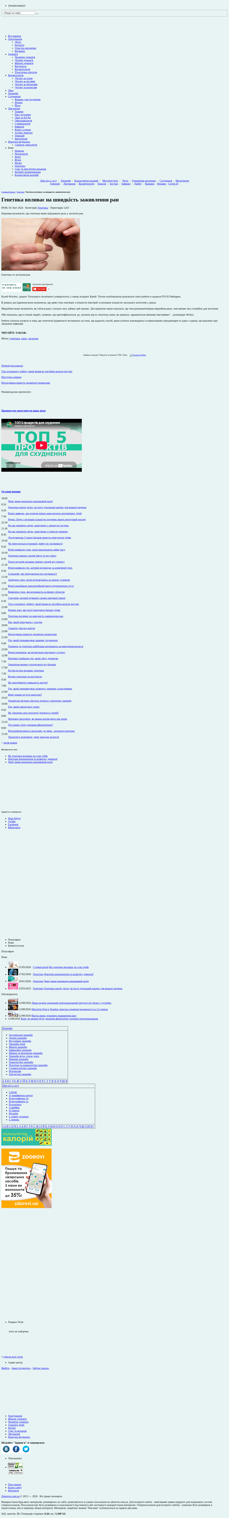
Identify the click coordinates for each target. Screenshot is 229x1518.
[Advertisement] (11, 786)
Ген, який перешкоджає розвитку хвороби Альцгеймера (40, 688)
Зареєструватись (21, 1368)
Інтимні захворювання (28, 172)
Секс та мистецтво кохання (30, 169)
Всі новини (14, 36)
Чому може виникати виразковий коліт (30, 501)
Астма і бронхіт (24, 132)
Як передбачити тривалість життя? (28, 682)
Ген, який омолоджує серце (23, 706)
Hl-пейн (13, 1113)
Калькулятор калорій (27, 175)
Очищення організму (144, 180)
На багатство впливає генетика (26, 670)
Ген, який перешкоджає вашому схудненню (33, 640)
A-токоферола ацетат (21, 1095)
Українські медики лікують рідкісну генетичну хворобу (40, 700)
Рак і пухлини (23, 114)
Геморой (19, 135)
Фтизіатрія (15, 1071)
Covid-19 (173, 183)
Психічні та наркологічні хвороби (28, 1065)
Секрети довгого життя (21, 628)
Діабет (137, 183)
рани (24, 338)
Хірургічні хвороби (20, 1074)
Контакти (13, 1490)
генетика (15, 338)
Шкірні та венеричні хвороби (26, 1053)
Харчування (15, 39)
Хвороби (13, 93)
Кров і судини (23, 129)
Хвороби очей (17, 1044)
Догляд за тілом (24, 78)
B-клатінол (15, 1104)
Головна (4, 192)
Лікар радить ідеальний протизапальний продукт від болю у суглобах (71, 1002)
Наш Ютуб (14, 818)
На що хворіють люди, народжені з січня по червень (38, 531)
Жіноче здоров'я (24, 63)
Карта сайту (15, 1487)
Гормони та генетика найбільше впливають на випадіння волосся (45, 646)
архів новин (10, 742)
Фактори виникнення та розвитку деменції (32, 759)
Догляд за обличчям (26, 84)
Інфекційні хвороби (20, 1050)
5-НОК (13, 1092)
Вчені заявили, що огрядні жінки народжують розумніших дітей (45, 513)
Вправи (161, 183)
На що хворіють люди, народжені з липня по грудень (38, 525)
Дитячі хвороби (18, 1038)
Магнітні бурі (110, 180)
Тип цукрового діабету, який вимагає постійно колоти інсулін (43, 604)
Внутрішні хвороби (20, 1041)
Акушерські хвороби (21, 1035)
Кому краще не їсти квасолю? (25, 694)
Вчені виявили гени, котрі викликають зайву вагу (36, 549)
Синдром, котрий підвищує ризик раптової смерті (36, 598)
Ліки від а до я (48, 180)
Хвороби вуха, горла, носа (24, 1056)
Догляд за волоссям (26, 87)
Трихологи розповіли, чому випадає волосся (33, 737)
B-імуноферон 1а (18, 1101)
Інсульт (114, 183)
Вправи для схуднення (27, 99)
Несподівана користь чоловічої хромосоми (32, 634)
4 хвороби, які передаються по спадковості (32, 573)
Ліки (10, 90)
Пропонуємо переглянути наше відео (23, 410)
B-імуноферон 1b (18, 1098)
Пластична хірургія (26, 72)
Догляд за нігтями (25, 81)
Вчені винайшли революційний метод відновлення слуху (41, 586)
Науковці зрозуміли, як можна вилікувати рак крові (37, 718)
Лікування (14, 108)
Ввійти (5, 1368)
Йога (17, 105)
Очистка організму (25, 48)
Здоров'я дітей (16, 1424)
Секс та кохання (17, 1431)
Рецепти (19, 45)
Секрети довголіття (26, 144)
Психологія (21, 153)
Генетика (20, 166)
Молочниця (182, 180)
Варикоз (149, 183)
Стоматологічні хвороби (23, 1068)
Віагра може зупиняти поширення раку (54, 1015)
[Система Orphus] (137, 355)
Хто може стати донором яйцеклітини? (30, 724)
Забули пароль (41, 1368)
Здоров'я (13, 54)
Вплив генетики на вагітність (25, 676)
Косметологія (22, 69)
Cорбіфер (14, 1107)
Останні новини (10, 491)
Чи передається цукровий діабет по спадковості (35, 543)
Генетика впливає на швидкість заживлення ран (35, 616)
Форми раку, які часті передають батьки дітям (34, 610)
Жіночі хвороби (18, 1047)
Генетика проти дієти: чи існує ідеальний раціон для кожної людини (47, 507)
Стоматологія (22, 123)
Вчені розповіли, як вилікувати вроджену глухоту (36, 652)
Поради (102, 183)
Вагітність (20, 66)
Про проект (14, 1484)
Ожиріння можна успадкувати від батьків (32, 664)
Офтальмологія (23, 120)
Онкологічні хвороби (21, 1062)
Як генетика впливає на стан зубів (28, 756)
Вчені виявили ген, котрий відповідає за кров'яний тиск (40, 567)
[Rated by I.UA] (15, 1467)
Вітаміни (20, 51)
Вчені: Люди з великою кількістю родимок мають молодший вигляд (47, 519)
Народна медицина (19, 141)
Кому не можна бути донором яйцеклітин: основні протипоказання (59, 1018)
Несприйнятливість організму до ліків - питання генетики (41, 731)
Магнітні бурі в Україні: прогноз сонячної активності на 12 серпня (70, 1009)
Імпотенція (21, 138)
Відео (18, 159)
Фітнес (19, 102)
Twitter (12, 821)
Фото (18, 156)
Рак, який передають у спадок (25, 622)
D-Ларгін (14, 1110)
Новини (19, 150)
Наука (18, 162)
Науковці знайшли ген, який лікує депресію (33, 658)
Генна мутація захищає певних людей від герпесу (36, 561)
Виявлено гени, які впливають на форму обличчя (36, 592)
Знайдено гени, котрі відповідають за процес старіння (39, 579)
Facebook (13, 824)
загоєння (33, 338)
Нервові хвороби (18, 1059)
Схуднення (14, 96)
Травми (19, 111)
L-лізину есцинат (19, 1116)
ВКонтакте (14, 827)
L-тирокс (14, 1119)
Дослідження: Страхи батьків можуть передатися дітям (39, 537)
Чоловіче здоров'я (25, 57)
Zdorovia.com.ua (10, 1496)
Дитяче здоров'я (24, 60)
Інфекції (19, 126)
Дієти (18, 42)
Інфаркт (126, 183)
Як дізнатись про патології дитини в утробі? (33, 712)
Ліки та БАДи (23, 117)
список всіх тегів (13, 1356)
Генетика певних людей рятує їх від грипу (32, 555)
